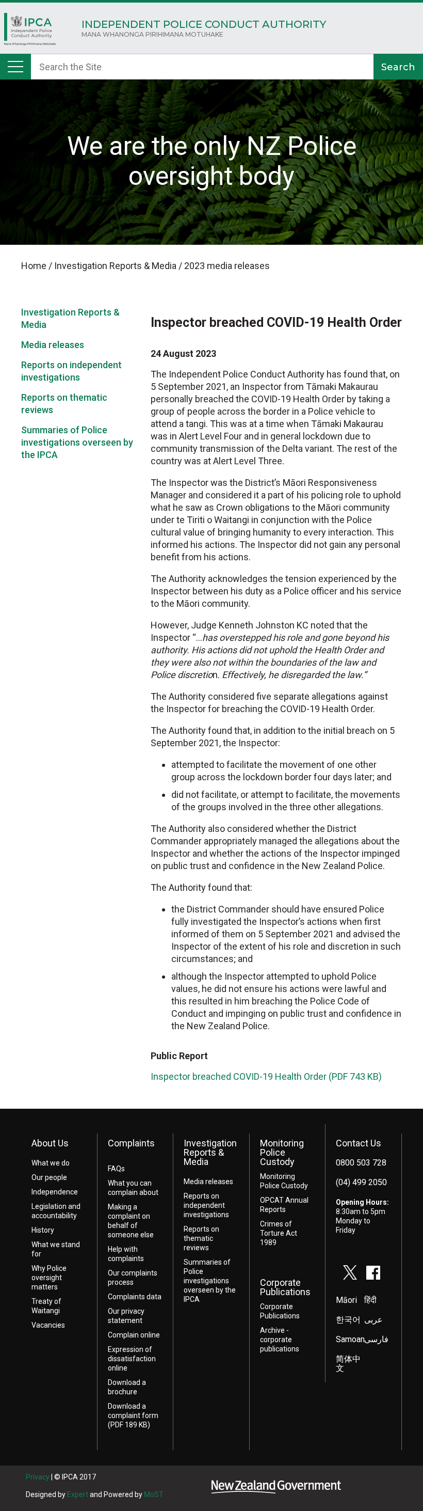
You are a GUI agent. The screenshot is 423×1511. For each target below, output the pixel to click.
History (42, 1230)
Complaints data (134, 1297)
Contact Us (358, 1143)
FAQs (116, 1168)
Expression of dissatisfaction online (132, 1358)
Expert (77, 1494)
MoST (154, 1494)
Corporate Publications (285, 1287)
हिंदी (370, 1300)
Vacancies (48, 1325)
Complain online (134, 1335)
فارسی (376, 1339)
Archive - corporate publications (279, 1339)
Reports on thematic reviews (201, 1238)
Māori (346, 1300)
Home (30, 31)
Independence (54, 1192)
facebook (373, 1272)
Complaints (131, 1143)
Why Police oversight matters (49, 1277)
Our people (49, 1177)
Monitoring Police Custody (282, 1152)
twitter (350, 1272)
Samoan (350, 1339)
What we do (50, 1163)
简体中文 (348, 1363)
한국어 (348, 1320)
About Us (50, 1143)
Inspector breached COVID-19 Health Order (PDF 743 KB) (266, 1076)
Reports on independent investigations (206, 1205)
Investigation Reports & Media (210, 1152)
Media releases (52, 344)
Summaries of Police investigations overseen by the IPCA (77, 442)
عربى (373, 1320)
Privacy (38, 1477)
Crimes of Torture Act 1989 (278, 1233)
